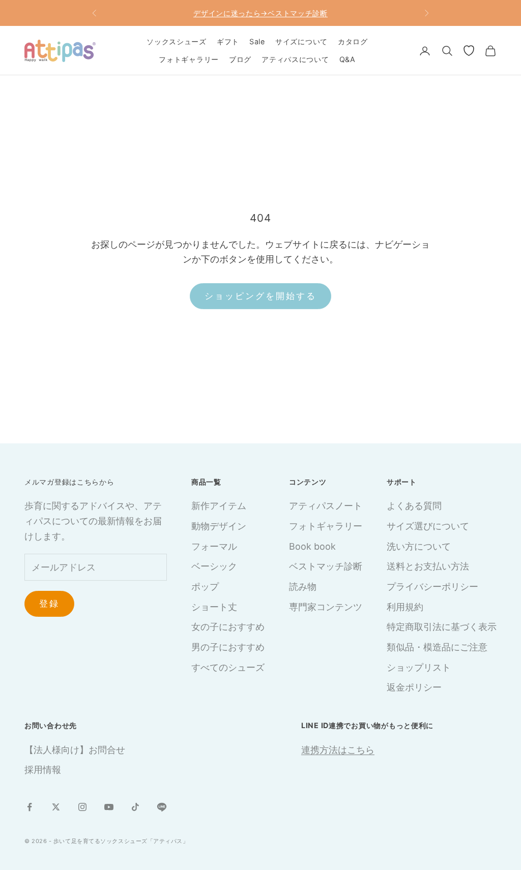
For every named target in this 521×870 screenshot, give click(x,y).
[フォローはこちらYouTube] (109, 807)
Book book (312, 546)
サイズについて (301, 41)
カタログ (353, 41)
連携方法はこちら (337, 749)
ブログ (240, 59)
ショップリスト (419, 667)
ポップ (205, 586)
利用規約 (405, 607)
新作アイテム (218, 505)
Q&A (347, 59)
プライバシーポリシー (432, 586)
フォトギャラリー (189, 59)
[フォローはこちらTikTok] (135, 807)
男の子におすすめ (228, 647)
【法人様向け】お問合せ (74, 749)
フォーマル (214, 546)
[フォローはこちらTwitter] (56, 807)
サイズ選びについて (428, 526)
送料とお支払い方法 (428, 566)
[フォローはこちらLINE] (162, 807)
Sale (257, 41)
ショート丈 (214, 607)
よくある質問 (414, 505)
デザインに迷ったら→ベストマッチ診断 (260, 13)
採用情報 (42, 769)
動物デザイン (218, 526)
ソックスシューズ (177, 41)
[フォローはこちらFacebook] (29, 807)
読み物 (302, 586)
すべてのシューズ (228, 667)
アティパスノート (325, 505)
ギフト (228, 41)
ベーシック (214, 566)
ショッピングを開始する (261, 296)
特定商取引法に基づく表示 (442, 626)
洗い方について (419, 546)
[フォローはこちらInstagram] (82, 807)
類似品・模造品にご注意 (437, 647)
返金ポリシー (414, 687)
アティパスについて (295, 59)
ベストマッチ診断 (325, 566)
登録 (49, 603)
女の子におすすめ (228, 626)
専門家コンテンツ (325, 607)
